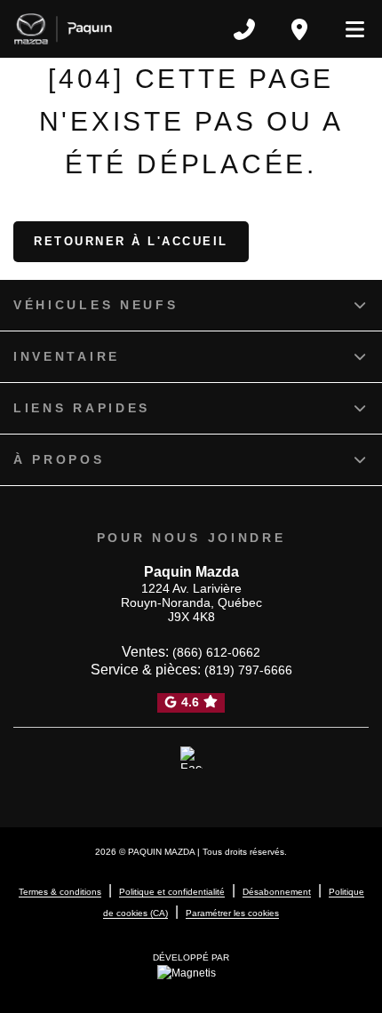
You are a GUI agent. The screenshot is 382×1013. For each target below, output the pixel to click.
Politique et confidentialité (172, 892)
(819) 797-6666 (248, 670)
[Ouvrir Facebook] (191, 758)
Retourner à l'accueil (131, 241)
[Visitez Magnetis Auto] (191, 972)
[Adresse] (299, 29)
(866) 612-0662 (216, 652)
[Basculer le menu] (347, 29)
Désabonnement (277, 892)
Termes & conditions (60, 892)
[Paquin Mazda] (63, 28)
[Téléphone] (244, 29)
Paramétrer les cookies (232, 913)
